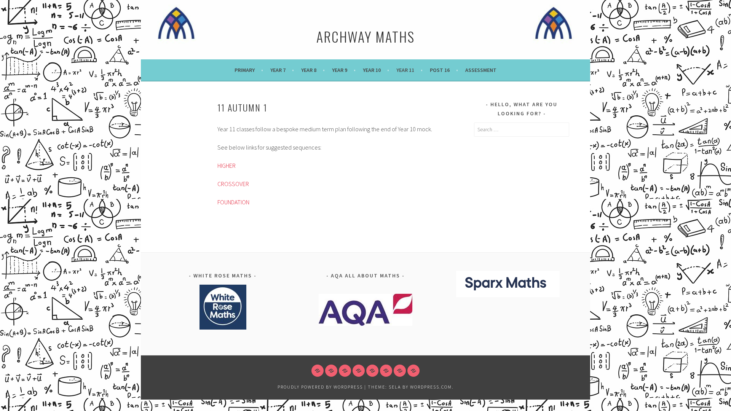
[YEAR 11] (386, 371)
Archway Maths (365, 36)
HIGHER (226, 165)
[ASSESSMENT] (413, 371)
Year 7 (278, 70)
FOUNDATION (233, 202)
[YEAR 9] (359, 371)
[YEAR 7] (331, 371)
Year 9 (339, 70)
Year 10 (372, 70)
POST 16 (440, 70)
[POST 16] (400, 371)
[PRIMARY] (317, 371)
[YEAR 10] (372, 371)
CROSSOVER (233, 184)
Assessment (480, 70)
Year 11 (405, 70)
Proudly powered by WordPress (320, 387)
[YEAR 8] (345, 371)
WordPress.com (431, 387)
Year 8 (308, 70)
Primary (245, 70)
